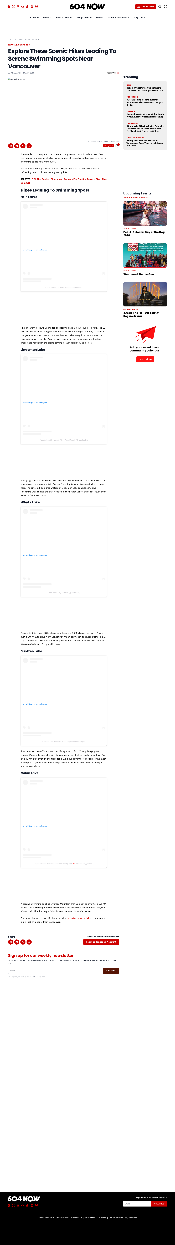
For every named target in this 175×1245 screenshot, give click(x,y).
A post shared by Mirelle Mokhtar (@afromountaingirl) (63, 742)
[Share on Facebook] (10, 145)
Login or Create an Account (101, 941)
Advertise (101, 1217)
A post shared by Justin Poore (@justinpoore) (63, 287)
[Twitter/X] (13, 6)
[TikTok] (27, 6)
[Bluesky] (36, 6)
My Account (131, 1217)
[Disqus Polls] (63, 1020)
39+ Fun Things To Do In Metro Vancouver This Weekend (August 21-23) (145, 102)
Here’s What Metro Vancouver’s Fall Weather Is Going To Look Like (144, 89)
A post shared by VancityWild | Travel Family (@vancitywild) (64, 440)
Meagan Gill (16, 73)
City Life (138, 17)
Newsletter (90, 1217)
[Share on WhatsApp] (22, 145)
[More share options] (29, 145)
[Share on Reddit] (16, 145)
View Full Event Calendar (135, 197)
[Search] (160, 7)
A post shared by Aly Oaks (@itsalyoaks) (63, 593)
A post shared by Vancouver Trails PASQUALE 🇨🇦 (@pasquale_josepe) (63, 863)
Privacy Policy (62, 1217)
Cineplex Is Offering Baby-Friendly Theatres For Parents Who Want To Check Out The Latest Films (145, 129)
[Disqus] (63, 1084)
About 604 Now (46, 1217)
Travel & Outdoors (117, 17)
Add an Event (147, 6)
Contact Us (76, 1217)
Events (99, 17)
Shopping (130, 111)
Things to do (82, 17)
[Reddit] (32, 6)
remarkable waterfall (78, 918)
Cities (33, 17)
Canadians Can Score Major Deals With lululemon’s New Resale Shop (145, 115)
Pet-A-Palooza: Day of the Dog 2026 (144, 233)
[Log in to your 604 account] (165, 7)
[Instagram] (18, 6)
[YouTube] (22, 6)
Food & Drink (62, 17)
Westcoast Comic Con (138, 274)
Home (11, 39)
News (46, 17)
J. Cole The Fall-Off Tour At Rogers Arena (141, 314)
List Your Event (116, 1217)
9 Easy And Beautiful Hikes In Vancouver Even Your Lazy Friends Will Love (144, 143)
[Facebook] (9, 6)
